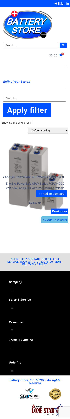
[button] (65, 67)
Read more (59, 211)
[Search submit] (63, 45)
